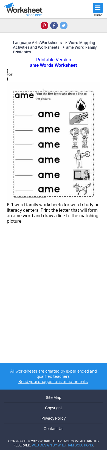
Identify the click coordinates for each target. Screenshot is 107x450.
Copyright (53, 407)
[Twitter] (63, 25)
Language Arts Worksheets (37, 42)
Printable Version (53, 59)
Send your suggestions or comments (53, 381)
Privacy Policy (53, 418)
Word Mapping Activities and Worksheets (54, 45)
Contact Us (53, 428)
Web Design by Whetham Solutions (62, 445)
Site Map (53, 397)
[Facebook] (54, 25)
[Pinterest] (44, 25)
